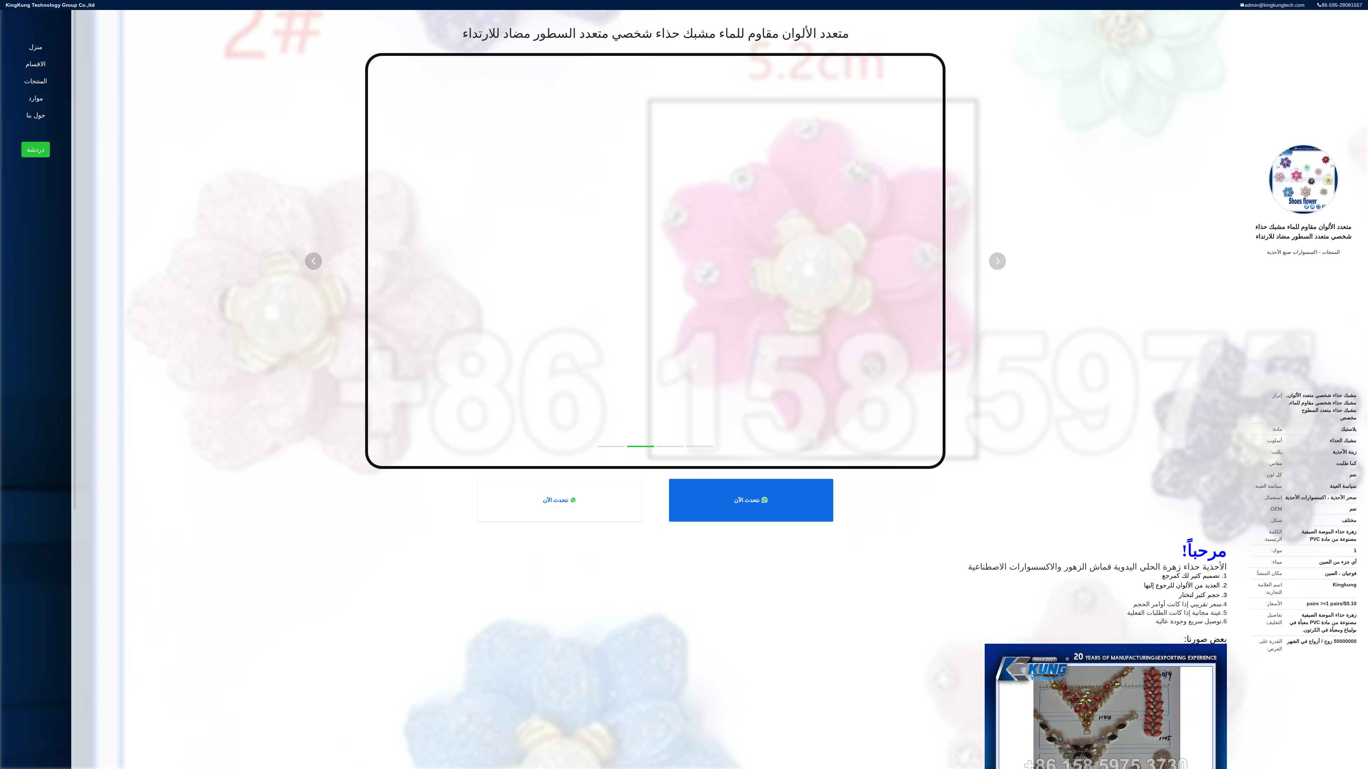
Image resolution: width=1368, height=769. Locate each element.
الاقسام (36, 64)
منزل (35, 47)
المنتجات (1331, 252)
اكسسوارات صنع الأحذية (1292, 252)
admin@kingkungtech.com (1275, 5)
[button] (313, 261)
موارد (35, 98)
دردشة (36, 149)
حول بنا (35, 115)
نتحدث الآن (747, 500)
